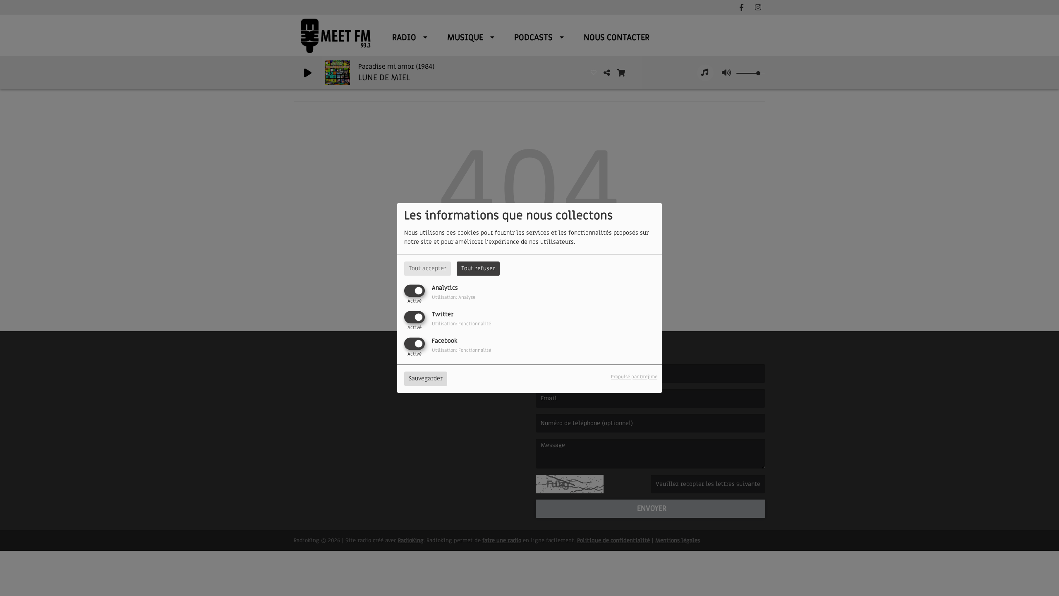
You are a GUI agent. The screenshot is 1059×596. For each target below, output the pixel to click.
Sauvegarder (426, 379)
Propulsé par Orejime (634, 377)
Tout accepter (427, 268)
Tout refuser (478, 268)
